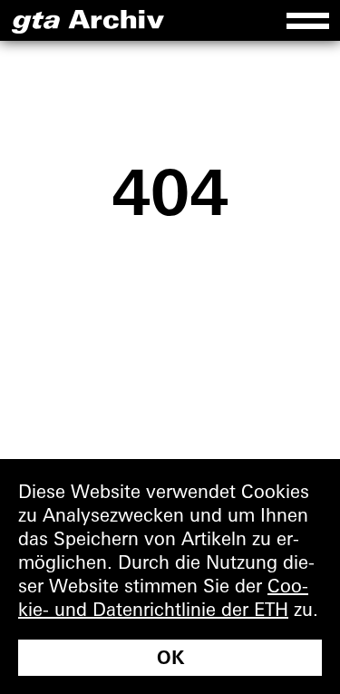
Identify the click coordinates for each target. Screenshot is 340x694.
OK (170, 657)
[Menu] (307, 20)
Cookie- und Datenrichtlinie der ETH (163, 597)
